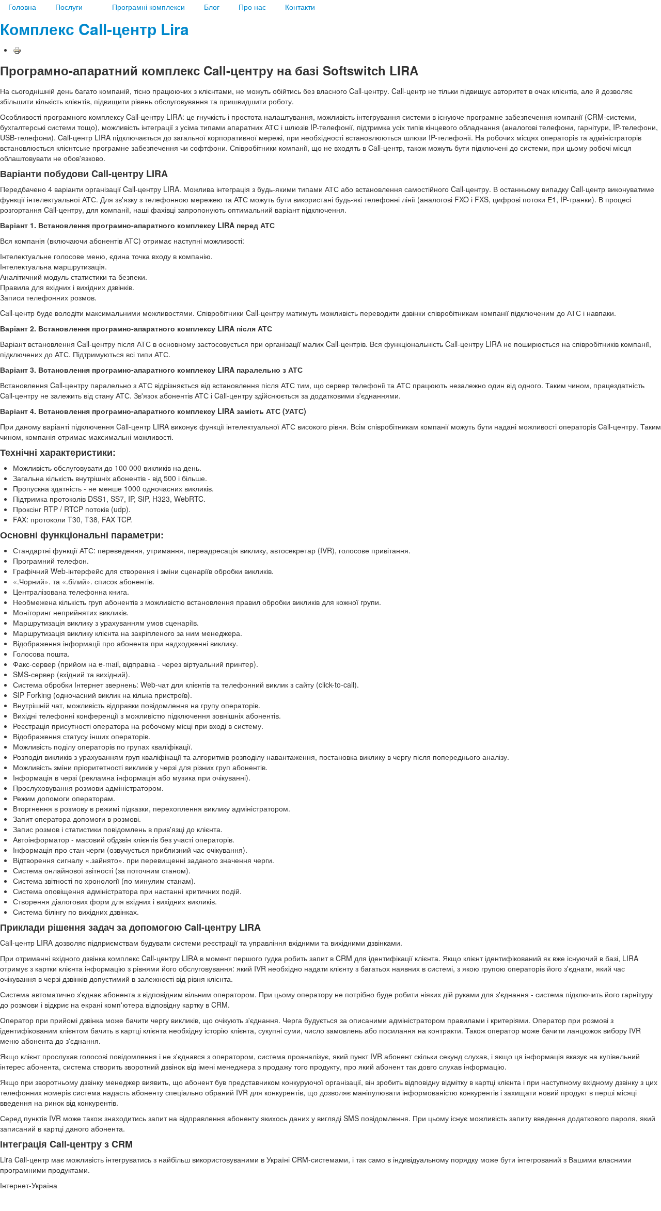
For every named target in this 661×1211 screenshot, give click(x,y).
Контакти (300, 7)
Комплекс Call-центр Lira (94, 29)
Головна (22, 7)
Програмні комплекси (148, 7)
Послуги (69, 7)
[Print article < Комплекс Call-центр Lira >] (17, 49)
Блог (211, 7)
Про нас (252, 7)
